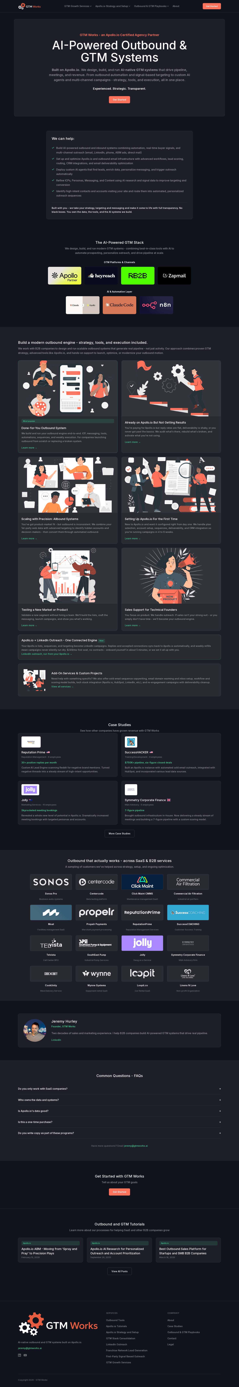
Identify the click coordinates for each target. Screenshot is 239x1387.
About (176, 6)
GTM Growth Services (76, 6)
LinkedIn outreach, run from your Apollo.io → (46, 653)
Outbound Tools (115, 1320)
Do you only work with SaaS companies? (119, 1088)
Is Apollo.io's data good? (119, 1111)
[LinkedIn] (19, 1356)
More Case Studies (119, 833)
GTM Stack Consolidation (120, 1338)
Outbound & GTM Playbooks (150, 6)
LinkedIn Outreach (116, 1344)
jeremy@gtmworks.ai (136, 1145)
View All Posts (120, 1271)
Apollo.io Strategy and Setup (111, 6)
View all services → (62, 686)
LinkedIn (56, 1040)
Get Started (212, 6)
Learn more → (29, 447)
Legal (170, 1344)
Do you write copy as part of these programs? (119, 1133)
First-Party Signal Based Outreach (125, 1356)
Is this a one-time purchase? (119, 1122)
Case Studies (175, 1326)
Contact (171, 1338)
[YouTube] (25, 1356)
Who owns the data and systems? (119, 1100)
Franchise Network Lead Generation (126, 1350)
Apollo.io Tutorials (116, 1326)
